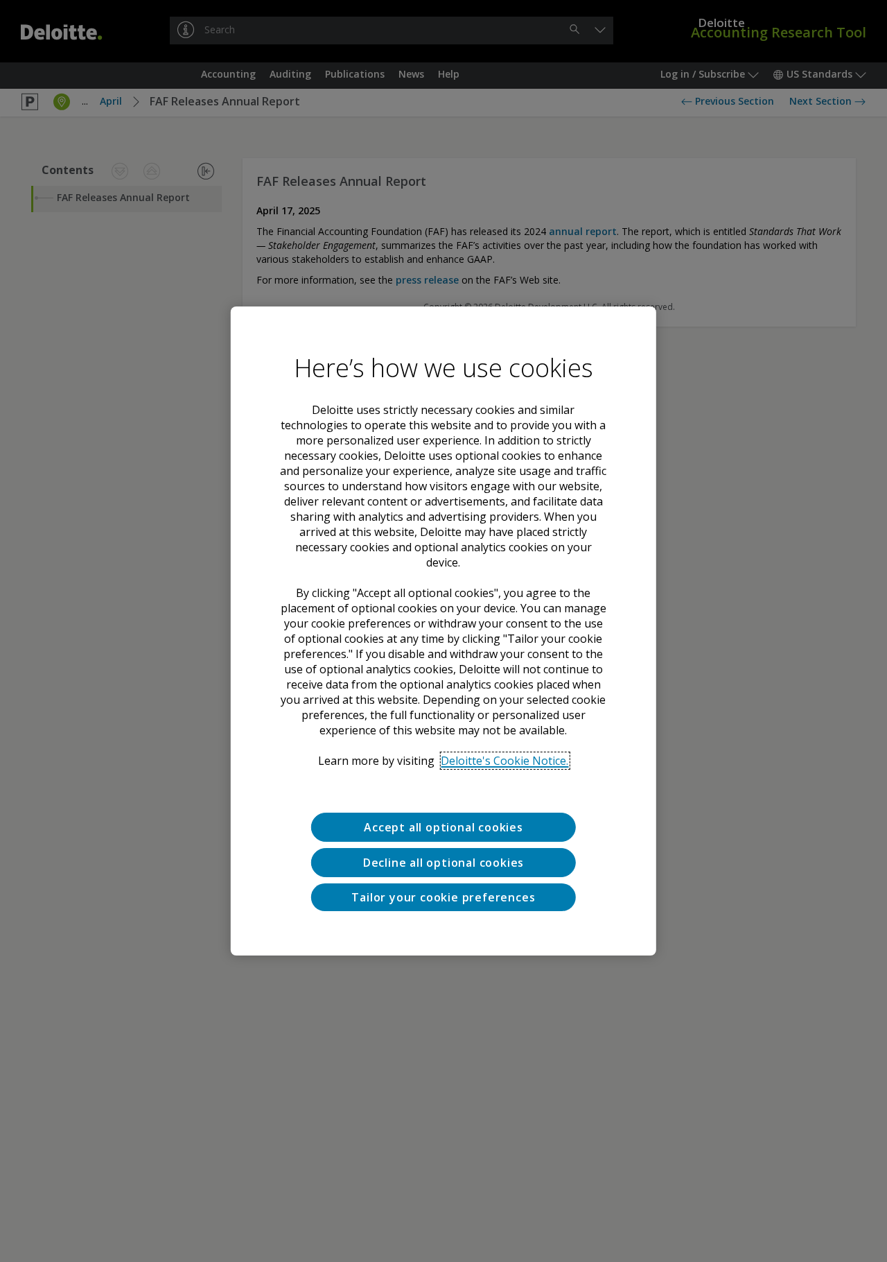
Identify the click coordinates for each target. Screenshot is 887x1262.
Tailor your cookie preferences (443, 897)
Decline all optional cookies (443, 862)
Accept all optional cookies (443, 827)
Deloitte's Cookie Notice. (504, 760)
